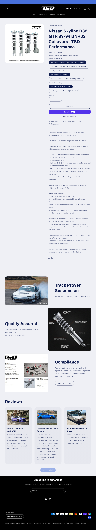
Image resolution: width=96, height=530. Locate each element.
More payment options (69, 116)
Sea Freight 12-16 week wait (61, 86)
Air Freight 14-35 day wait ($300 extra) (64, 91)
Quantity (51, 95)
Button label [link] (48, 470)
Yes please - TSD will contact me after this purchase (69, 66)
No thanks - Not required (59, 74)
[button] (7, 8)
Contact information (80, 523)
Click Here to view (64, 383)
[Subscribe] (63, 490)
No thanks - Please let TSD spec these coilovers (67, 62)
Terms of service (58, 523)
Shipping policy (68, 523)
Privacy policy (47, 523)
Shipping (61, 55)
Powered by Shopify (26, 523)
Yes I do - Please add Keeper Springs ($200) (66, 79)
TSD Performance (15, 523)
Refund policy (37, 523)
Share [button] (52, 258)
